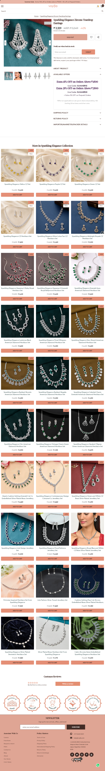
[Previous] (5, 42)
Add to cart (17, 195)
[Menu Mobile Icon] (2, 6)
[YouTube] (91, 755)
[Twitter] (77, 755)
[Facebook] (72, 755)
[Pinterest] (87, 755)
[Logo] (53, 6)
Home (36, 16)
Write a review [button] (67, 684)
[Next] (50, 42)
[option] (52, 2)
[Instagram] (82, 755)
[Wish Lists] (91, 37)
